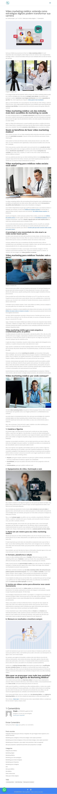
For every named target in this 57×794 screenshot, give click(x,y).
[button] (4, 789)
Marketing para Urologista (12, 764)
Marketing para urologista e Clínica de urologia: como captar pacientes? (23, 737)
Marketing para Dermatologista (13, 757)
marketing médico (10, 782)
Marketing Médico (10, 755)
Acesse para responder (19, 715)
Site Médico (9, 771)
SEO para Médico (10, 769)
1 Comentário (40, 18)
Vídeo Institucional (10, 773)
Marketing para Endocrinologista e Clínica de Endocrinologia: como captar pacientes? (27, 740)
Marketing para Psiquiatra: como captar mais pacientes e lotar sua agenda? (24, 742)
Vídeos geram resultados (28, 782)
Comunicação (11, 18)
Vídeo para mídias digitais (29, 18)
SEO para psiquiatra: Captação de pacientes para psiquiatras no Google (23, 744)
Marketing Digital (10, 753)
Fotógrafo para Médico (11, 750)
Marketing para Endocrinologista (14, 760)
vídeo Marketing (18, 782)
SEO (7, 766)
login (17, 725)
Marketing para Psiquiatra (12, 762)
